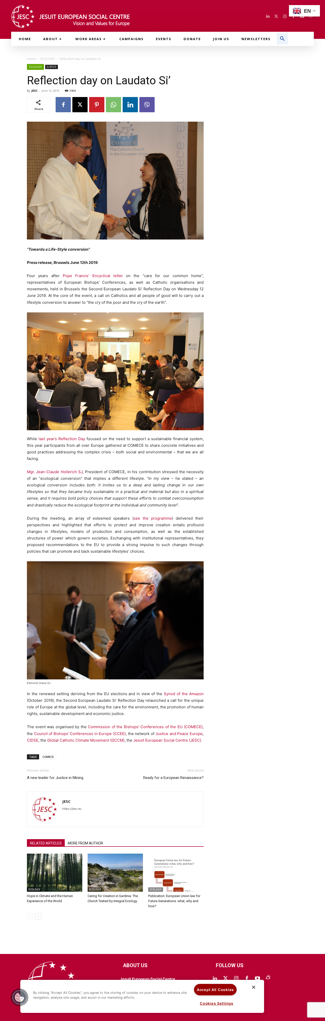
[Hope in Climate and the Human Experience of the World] (54, 873)
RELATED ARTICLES (46, 843)
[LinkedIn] (215, 979)
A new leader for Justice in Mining (55, 777)
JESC (34, 90)
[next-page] (38, 916)
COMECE (48, 757)
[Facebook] (63, 104)
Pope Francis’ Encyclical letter (93, 275)
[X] (80, 104)
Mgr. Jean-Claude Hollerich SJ (55, 471)
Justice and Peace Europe (179, 733)
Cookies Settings (216, 1003)
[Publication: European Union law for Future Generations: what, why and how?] (176, 873)
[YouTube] (257, 979)
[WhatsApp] (113, 104)
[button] (282, 38)
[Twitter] (276, 16)
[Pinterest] (96, 104)
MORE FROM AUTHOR (85, 843)
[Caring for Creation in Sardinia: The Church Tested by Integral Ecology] (115, 873)
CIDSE (32, 740)
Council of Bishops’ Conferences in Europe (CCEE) (80, 733)
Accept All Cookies (215, 989)
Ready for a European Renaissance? (173, 777)
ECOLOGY (48, 59)
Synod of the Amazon (184, 693)
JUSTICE (51, 67)
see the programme (153, 518)
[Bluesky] (268, 979)
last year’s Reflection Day (62, 438)
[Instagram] (285, 16)
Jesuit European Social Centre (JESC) (167, 740)
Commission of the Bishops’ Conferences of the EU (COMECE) (145, 726)
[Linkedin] (268, 16)
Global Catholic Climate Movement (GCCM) (85, 740)
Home (31, 59)
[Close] (253, 987)
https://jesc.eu (71, 808)
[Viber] (147, 104)
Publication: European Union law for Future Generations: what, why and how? (174, 901)
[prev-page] (30, 916)
